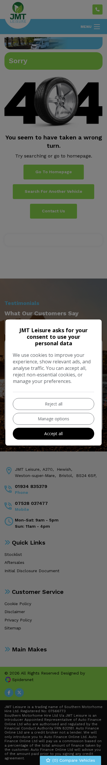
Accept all (53, 433)
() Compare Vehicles (73, 760)
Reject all (53, 404)
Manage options (53, 419)
